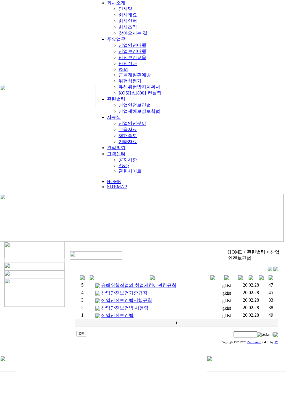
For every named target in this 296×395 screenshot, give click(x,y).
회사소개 (116, 2)
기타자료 (128, 141)
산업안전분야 (132, 123)
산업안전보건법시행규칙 (126, 300)
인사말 (125, 8)
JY (276, 342)
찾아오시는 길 (133, 33)
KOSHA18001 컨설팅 (140, 93)
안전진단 (128, 63)
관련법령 (116, 99)
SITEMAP (117, 186)
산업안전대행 (132, 45)
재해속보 (128, 135)
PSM (123, 69)
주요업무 (116, 39)
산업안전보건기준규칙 (124, 292)
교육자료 (128, 129)
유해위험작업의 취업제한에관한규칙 (138, 285)
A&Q (124, 165)
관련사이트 (130, 171)
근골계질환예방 (135, 74)
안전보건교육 (132, 57)
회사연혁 (128, 21)
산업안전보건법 (135, 105)
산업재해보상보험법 (139, 111)
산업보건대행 (132, 51)
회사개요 (128, 14)
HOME (114, 181)
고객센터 (116, 153)
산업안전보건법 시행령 (125, 307)
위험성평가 (130, 80)
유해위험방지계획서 (139, 86)
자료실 (114, 117)
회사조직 (128, 27)
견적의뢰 (116, 147)
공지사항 (128, 159)
